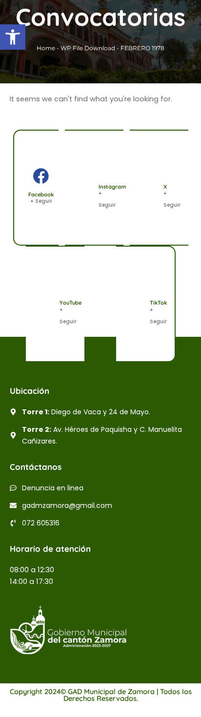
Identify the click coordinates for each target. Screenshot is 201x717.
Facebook (41, 194)
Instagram (112, 186)
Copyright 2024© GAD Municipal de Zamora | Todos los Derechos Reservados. (101, 695)
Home (46, 48)
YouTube (70, 302)
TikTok (158, 302)
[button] (12, 37)
